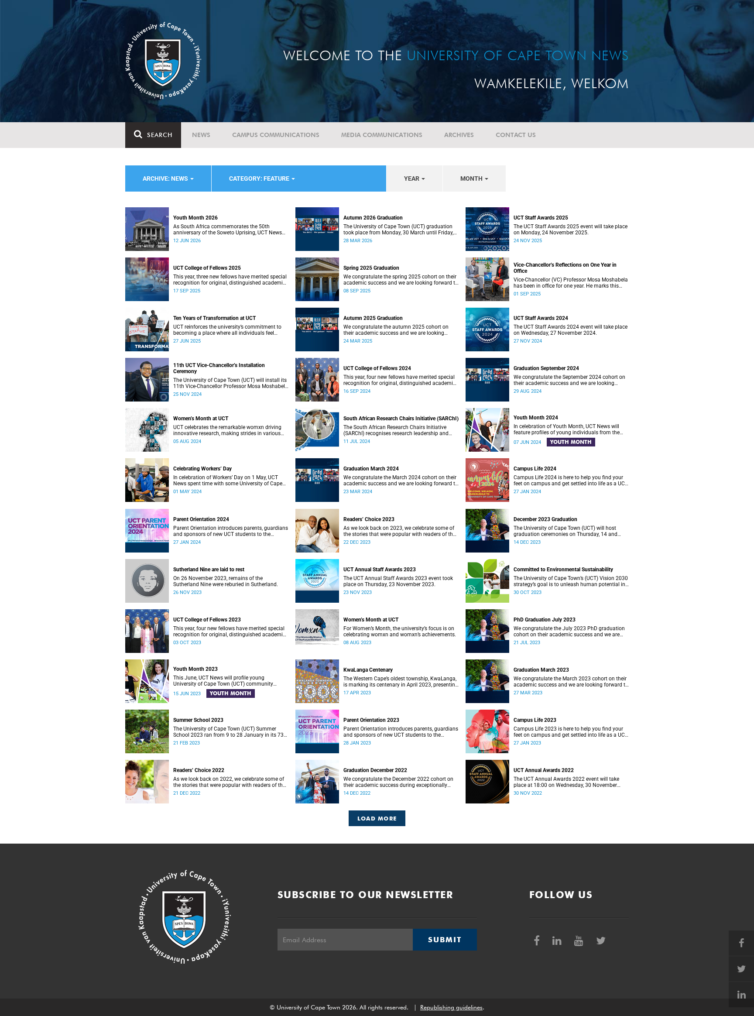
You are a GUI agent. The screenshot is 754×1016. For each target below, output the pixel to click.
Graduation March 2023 (541, 670)
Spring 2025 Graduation (371, 268)
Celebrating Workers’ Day (202, 469)
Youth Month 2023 (195, 669)
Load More (377, 818)
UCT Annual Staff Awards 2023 (379, 569)
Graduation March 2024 (371, 469)
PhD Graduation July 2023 (545, 620)
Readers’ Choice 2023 (368, 519)
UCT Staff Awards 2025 (541, 218)
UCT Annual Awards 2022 (544, 770)
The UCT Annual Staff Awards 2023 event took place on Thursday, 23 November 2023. (398, 581)
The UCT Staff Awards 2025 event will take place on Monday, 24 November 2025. (570, 229)
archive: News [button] (166, 178)
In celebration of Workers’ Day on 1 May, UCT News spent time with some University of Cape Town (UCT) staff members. (227, 480)
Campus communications (275, 134)
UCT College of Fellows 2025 (207, 268)
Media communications (381, 134)
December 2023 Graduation (545, 519)
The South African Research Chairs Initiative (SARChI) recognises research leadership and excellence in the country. (396, 430)
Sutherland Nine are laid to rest (208, 569)
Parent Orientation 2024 (201, 519)
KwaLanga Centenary (368, 670)
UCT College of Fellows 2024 (377, 368)
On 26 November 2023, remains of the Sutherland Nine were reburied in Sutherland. (225, 581)
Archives (459, 134)
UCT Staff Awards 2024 (541, 318)
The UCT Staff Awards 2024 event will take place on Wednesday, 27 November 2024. (570, 330)
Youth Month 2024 (536, 418)
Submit (444, 939)
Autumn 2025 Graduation (373, 318)
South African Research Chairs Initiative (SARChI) (401, 418)
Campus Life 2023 (535, 720)
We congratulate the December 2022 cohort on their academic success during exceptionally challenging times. (398, 782)
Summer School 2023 (198, 720)
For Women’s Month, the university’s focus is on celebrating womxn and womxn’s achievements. (399, 631)
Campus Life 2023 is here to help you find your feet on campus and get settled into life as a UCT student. (571, 732)
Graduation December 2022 (375, 770)
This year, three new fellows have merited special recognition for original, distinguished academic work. (230, 280)
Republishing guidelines (451, 1007)
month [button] (472, 178)
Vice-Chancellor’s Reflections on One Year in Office (565, 268)
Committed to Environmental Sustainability (563, 569)
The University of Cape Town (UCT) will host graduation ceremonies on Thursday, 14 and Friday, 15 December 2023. (565, 531)
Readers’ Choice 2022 (198, 770)
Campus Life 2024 (535, 469)
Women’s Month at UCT (200, 418)
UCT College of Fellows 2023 (207, 620)
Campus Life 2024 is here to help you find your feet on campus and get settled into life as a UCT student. (571, 480)
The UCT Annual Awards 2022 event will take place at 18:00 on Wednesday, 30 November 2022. (566, 782)
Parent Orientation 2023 (371, 720)
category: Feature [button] (260, 178)
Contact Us (516, 134)
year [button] (412, 178)
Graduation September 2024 (546, 368)
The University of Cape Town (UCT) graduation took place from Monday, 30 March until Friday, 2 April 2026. (398, 229)
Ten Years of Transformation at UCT (214, 318)
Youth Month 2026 (195, 218)
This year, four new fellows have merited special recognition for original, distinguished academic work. (399, 380)
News (201, 134)
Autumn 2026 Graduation (373, 218)
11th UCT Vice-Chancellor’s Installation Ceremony (219, 368)
